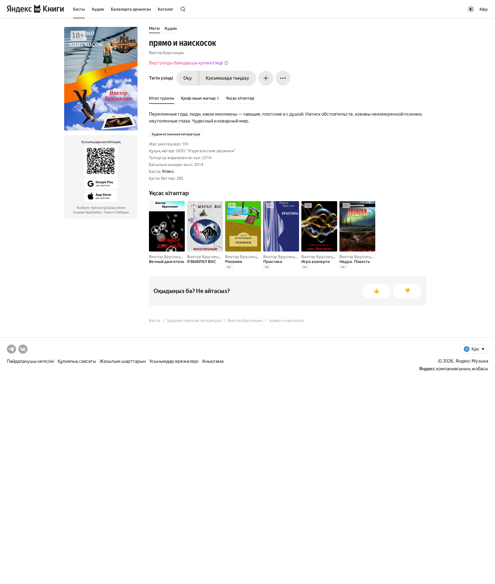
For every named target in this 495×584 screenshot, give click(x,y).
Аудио (98, 9)
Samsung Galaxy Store (108, 208)
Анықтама (212, 361)
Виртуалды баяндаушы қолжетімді (186, 63)
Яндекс (427, 368)
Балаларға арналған (131, 9)
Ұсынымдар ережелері (174, 361)
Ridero (168, 171)
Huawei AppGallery (87, 212)
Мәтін (154, 28)
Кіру (484, 9)
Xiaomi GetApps (116, 212)
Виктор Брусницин (166, 52)
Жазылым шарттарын (122, 361)
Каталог (165, 9)
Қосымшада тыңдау (227, 78)
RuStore (83, 208)
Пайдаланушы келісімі (30, 361)
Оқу (187, 78)
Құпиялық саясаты (77, 361)
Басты (79, 9)
